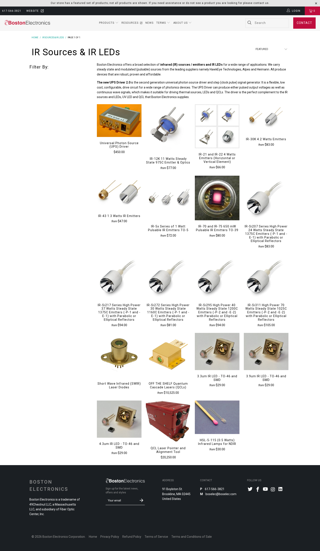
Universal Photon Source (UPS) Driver (119, 120)
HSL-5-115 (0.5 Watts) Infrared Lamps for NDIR (217, 417)
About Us (181, 22)
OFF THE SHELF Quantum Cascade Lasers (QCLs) (168, 355)
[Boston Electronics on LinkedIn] (280, 490)
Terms (161, 22)
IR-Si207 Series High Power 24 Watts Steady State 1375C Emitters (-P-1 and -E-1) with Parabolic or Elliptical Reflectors (266, 198)
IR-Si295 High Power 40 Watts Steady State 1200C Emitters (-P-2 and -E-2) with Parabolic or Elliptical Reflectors (217, 276)
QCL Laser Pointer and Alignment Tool (168, 421)
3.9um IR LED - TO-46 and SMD (266, 351)
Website (32, 10)
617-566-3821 (11, 10)
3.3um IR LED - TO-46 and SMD (217, 351)
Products (107, 22)
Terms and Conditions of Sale (191, 536)
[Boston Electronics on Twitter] (250, 490)
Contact (304, 23)
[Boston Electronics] (27, 23)
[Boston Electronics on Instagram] (273, 490)
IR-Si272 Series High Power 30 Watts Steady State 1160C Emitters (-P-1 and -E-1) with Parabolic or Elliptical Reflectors (168, 276)
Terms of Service (156, 536)
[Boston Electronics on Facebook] (258, 490)
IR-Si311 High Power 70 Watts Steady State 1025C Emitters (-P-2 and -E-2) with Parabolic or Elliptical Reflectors (266, 276)
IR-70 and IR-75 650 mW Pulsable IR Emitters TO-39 (217, 198)
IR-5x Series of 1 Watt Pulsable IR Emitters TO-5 (168, 198)
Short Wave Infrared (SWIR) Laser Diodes (119, 355)
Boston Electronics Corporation (63, 536)
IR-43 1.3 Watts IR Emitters (119, 193)
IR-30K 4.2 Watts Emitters (266, 118)
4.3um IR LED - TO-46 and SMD (119, 419)
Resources (129, 22)
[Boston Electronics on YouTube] (265, 490)
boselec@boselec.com (220, 494)
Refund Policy (131, 536)
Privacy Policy (109, 536)
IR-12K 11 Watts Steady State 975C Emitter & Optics (168, 128)
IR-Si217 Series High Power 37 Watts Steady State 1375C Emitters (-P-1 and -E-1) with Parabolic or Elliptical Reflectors (119, 276)
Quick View (119, 130)
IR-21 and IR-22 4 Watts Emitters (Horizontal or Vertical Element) (217, 126)
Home (93, 536)
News (149, 22)
